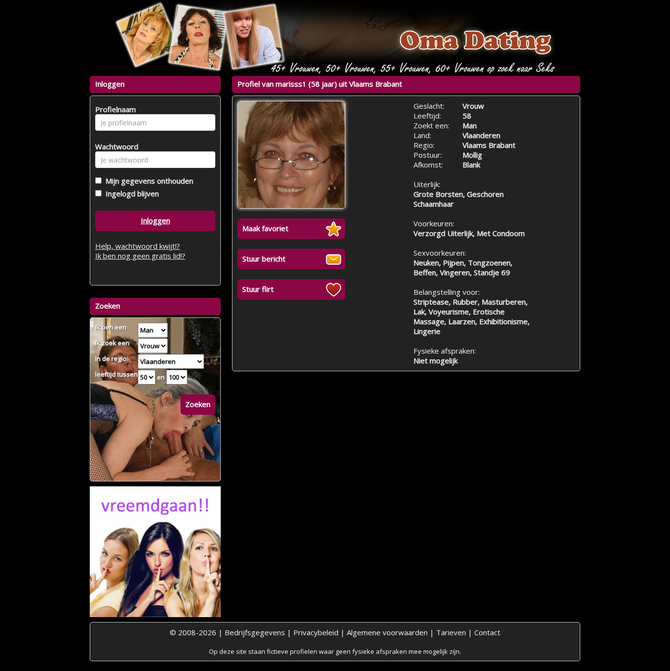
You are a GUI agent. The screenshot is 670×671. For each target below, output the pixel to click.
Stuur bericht (263, 259)
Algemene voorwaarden (387, 632)
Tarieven (451, 632)
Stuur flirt (258, 289)
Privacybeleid (315, 632)
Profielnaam (114, 109)
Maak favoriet (265, 228)
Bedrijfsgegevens (255, 632)
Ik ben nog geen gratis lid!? (140, 256)
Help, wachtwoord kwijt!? (137, 246)
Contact (487, 632)
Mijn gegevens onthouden (147, 181)
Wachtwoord (114, 146)
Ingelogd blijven (130, 193)
